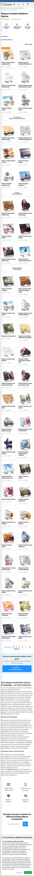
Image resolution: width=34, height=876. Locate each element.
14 (29, 647)
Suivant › (17, 649)
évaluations (11, 19)
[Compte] (23, 4)
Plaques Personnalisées (16, 668)
